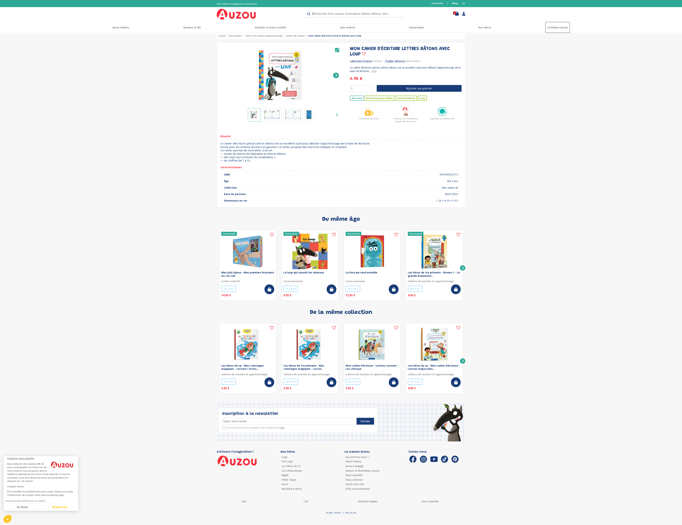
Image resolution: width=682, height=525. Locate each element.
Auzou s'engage (354, 466)
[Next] (336, 75)
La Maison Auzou (557, 27)
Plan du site (350, 512)
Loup (284, 457)
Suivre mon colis (354, 484)
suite (374, 71)
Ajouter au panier (419, 88)
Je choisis (22, 507)
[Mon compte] (462, 15)
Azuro (285, 484)
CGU (282, 427)
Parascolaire (416, 27)
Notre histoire (353, 461)
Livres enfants (120, 27)
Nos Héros (484, 27)
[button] (7, 519)
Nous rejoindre (354, 475)
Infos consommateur (357, 488)
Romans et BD (192, 27)
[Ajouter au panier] (269, 289)
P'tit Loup (287, 461)
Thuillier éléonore (395, 61)
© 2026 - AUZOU (333, 512)
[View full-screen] (337, 50)
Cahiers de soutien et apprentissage (263, 35)
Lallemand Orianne (361, 61)
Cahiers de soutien (295, 35)
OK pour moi (59, 507)
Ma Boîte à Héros (292, 488)
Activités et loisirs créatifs (270, 27)
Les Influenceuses (292, 470)
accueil (221, 35)
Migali (285, 475)
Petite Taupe (289, 479)
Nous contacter (354, 479)
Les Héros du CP (291, 466)
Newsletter (437, 3)
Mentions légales (368, 501)
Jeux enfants (347, 27)
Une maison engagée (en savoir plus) (237, 3)
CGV (306, 501)
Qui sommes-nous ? (357, 457)
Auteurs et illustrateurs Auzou (362, 470)
